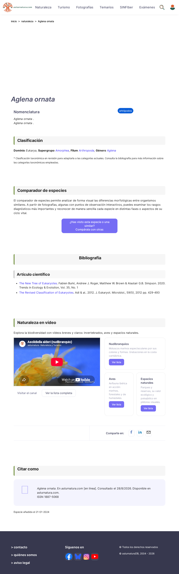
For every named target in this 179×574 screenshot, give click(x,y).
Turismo (64, 7)
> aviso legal (20, 563)
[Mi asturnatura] (172, 7)
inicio (14, 21)
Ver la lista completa (58, 393)
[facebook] (69, 557)
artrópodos (125, 110)
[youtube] (95, 557)
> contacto (19, 547)
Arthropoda (86, 150)
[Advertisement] (89, 58)
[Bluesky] (78, 557)
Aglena (111, 150)
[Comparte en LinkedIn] (140, 433)
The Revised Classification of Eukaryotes (46, 292)
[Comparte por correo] (148, 433)
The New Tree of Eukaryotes (38, 283)
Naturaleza (43, 7)
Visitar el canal (27, 393)
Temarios (107, 7)
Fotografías (84, 7)
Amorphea (62, 150)
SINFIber (126, 7)
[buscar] (162, 7)
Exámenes (147, 7)
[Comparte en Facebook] (131, 433)
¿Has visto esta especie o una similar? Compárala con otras (89, 225)
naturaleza (27, 21)
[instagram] (86, 557)
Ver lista (116, 362)
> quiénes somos (24, 555)
